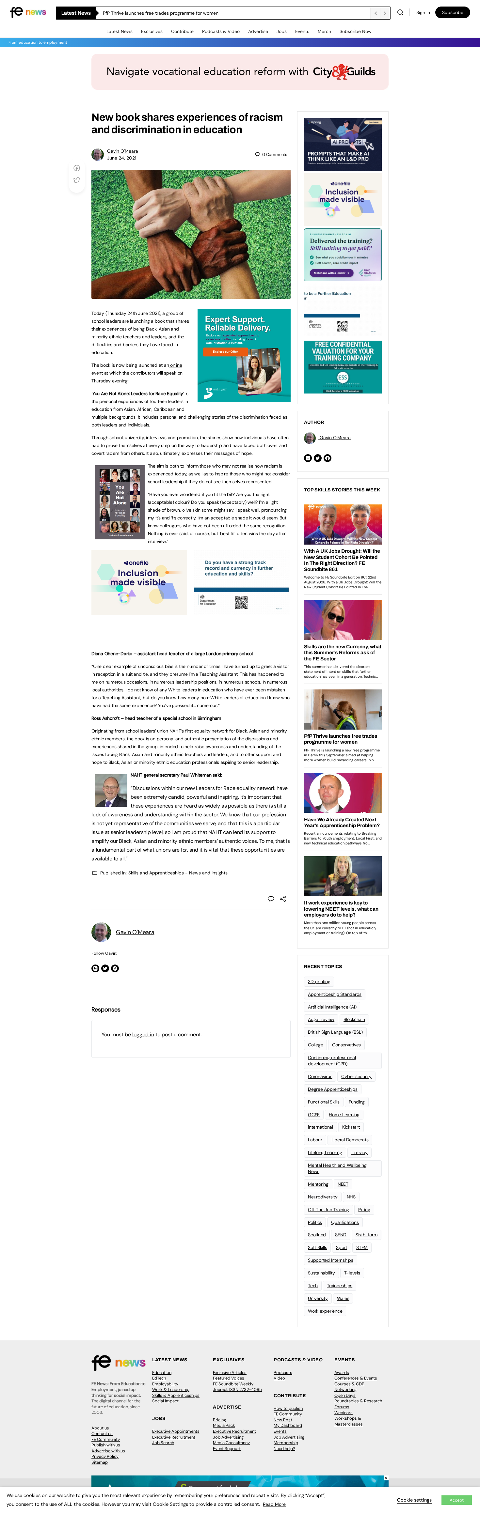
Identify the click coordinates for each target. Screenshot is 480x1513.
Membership (286, 1442)
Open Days (345, 1395)
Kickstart (351, 1127)
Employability (165, 1384)
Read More (274, 1504)
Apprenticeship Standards (334, 994)
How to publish (288, 1408)
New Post (283, 1420)
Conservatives (346, 1045)
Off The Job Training (328, 1209)
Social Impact (165, 1401)
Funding (357, 1102)
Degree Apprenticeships (333, 1089)
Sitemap (99, 1462)
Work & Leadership (170, 1389)
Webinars (343, 1412)
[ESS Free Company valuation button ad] (343, 366)
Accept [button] (457, 1500)
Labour (315, 1140)
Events (302, 31)
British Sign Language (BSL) (335, 1032)
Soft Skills (317, 1247)
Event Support (227, 1448)
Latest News (119, 31)
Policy (364, 1209)
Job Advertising (228, 1437)
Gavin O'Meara (122, 151)
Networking (345, 1389)
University (318, 1298)
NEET (343, 1184)
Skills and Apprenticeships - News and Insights (178, 873)
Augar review (321, 1019)
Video (279, 1378)
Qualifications (345, 1222)
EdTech (159, 1378)
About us (100, 1428)
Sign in (423, 12)
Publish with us (105, 1445)
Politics (315, 1222)
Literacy (359, 1152)
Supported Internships (330, 1260)
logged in (143, 1034)
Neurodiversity (323, 1197)
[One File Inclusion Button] (139, 611)
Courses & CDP (349, 1384)
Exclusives (152, 31)
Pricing (219, 1420)
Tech (313, 1286)
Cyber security (356, 1076)
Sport (341, 1247)
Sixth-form (366, 1235)
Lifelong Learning (325, 1152)
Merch (324, 31)
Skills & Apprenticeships (176, 1395)
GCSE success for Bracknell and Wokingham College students (168, 13)
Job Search (163, 1442)
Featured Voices (228, 1378)
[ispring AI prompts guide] (343, 144)
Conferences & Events (355, 1378)
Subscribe (452, 12)
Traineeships (339, 1286)
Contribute (182, 31)
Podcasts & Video (221, 31)
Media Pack (224, 1425)
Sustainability (321, 1273)
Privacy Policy (105, 1456)
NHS (351, 1197)
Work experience (325, 1311)
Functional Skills (324, 1102)
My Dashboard (288, 1425)
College (315, 1045)
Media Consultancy (231, 1442)
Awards (341, 1372)
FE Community (105, 1439)
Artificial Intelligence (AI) (332, 1007)
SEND (340, 1235)
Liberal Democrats (350, 1140)
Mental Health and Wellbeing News (337, 1168)
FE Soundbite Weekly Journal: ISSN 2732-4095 (237, 1387)
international (320, 1127)
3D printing (319, 981)
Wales (343, 1298)
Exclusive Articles (230, 1372)
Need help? (284, 1448)
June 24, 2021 (121, 158)
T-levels (352, 1273)
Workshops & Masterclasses (348, 1421)
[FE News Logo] (28, 11)
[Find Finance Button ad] (343, 254)
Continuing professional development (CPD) (332, 1061)
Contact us (102, 1433)
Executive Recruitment (173, 1437)
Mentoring (318, 1184)
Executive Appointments (176, 1431)
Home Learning (344, 1115)
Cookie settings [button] (414, 1500)
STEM (362, 1247)
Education (161, 1372)
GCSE (314, 1115)
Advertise (258, 31)
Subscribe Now (356, 31)
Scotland (317, 1235)
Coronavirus (320, 1076)
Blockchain (354, 1019)
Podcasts (283, 1372)
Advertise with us (108, 1451)
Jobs (282, 31)
